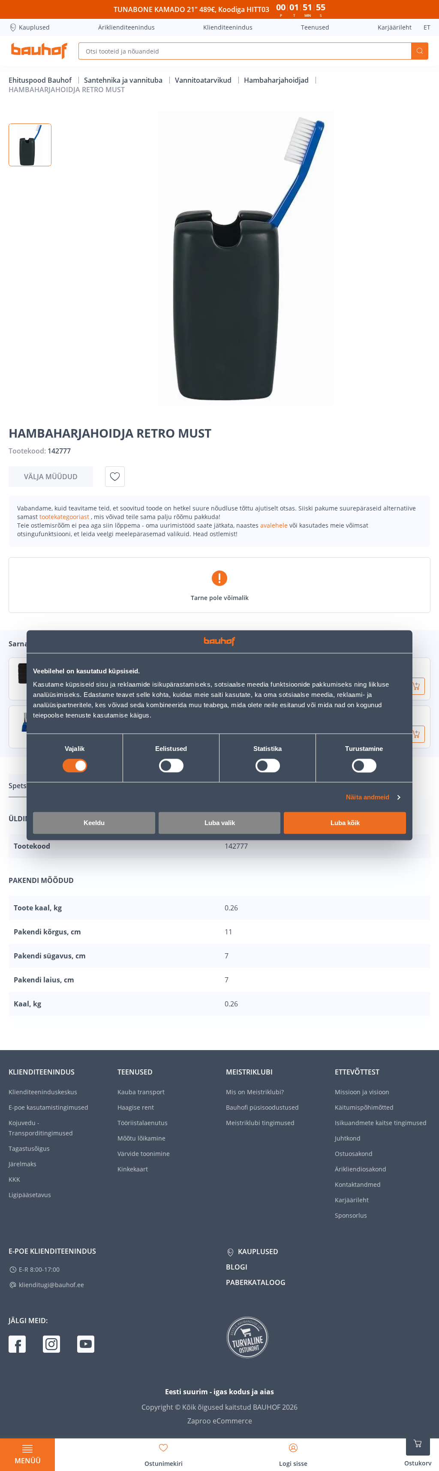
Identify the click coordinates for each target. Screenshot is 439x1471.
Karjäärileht (395, 27)
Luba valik (219, 823)
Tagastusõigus (29, 1148)
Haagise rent (135, 1107)
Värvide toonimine (143, 1154)
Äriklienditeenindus (126, 27)
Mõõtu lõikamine (141, 1138)
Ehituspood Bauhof (41, 80)
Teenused (315, 27)
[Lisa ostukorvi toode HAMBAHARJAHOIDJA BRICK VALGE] (416, 686)
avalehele (274, 525)
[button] (30, 144)
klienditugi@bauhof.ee (51, 1285)
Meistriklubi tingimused (260, 1123)
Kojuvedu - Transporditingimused (41, 1128)
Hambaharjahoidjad (277, 80)
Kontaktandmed (358, 1184)
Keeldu (94, 823)
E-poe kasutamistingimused (48, 1107)
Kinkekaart (132, 1169)
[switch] (171, 765)
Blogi (236, 1267)
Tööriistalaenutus (142, 1123)
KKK (14, 1179)
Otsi (419, 51)
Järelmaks (22, 1164)
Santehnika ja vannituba (124, 80)
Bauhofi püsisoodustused (262, 1107)
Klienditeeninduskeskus (43, 1092)
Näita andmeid (367, 797)
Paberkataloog (256, 1282)
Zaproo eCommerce (219, 1421)
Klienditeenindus (228, 27)
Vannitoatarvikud (204, 80)
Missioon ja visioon (362, 1092)
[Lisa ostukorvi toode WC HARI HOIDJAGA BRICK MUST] (416, 734)
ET (427, 27)
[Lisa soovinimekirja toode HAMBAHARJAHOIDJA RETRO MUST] (115, 476)
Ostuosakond (354, 1154)
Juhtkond (348, 1138)
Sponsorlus (351, 1215)
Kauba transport (141, 1092)
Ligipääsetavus (30, 1195)
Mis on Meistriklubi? (255, 1092)
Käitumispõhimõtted (364, 1107)
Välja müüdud (51, 476)
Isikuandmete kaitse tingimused (381, 1123)
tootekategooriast (65, 517)
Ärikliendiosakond (360, 1169)
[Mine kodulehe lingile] (39, 51)
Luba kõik (345, 823)
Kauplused (34, 27)
